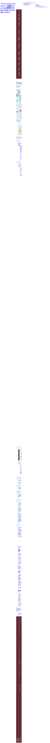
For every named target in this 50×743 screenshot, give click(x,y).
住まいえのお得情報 (19, 38)
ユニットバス (21, 466)
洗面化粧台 (21, 473)
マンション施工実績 (21, 169)
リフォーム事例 (19, 63)
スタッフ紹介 (19, 14)
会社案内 (19, 58)
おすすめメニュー (19, 24)
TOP (19, 10)
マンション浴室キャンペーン (19, 45)
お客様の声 (19, 69)
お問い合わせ (19, 73)
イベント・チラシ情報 (19, 31)
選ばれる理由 (19, 18)
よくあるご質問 (19, 53)
